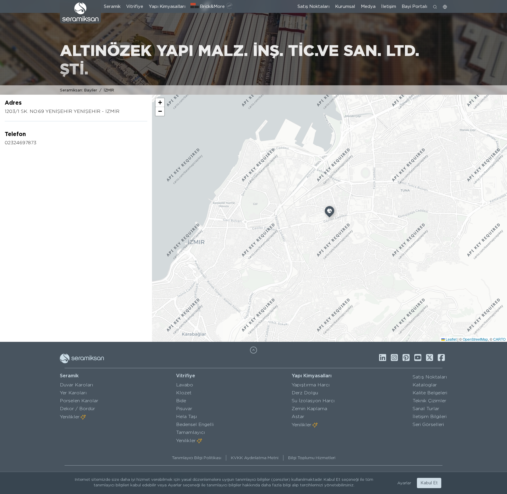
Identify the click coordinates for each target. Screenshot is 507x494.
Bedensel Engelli (195, 424)
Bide (181, 400)
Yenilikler (70, 417)
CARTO (499, 339)
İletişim (388, 6)
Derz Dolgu (305, 392)
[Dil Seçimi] (445, 6)
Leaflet (451, 339)
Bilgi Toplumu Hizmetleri (311, 457)
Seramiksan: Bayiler (78, 90)
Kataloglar (425, 385)
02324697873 (20, 142)
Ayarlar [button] (404, 483)
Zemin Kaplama (309, 408)
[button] (329, 212)
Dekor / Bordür (77, 408)
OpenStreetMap (475, 339)
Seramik (112, 6)
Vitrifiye (134, 6)
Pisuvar (184, 408)
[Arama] (435, 6)
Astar (298, 416)
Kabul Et (429, 483)
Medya (368, 6)
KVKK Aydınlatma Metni (254, 457)
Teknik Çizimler (429, 400)
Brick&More (212, 6)
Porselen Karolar (79, 400)
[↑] (253, 350)
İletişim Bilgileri (430, 416)
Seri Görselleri (428, 424)
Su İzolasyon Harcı (313, 400)
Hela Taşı (186, 416)
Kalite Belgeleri (430, 392)
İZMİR (109, 90)
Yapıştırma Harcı (311, 385)
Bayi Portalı (414, 6)
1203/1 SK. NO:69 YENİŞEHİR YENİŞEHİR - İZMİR (62, 111)
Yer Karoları (73, 392)
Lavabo (184, 385)
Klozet (184, 392)
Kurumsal (345, 6)
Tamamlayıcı (190, 432)
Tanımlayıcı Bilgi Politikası (196, 457)
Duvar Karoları (76, 385)
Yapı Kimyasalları (167, 6)
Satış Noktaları (313, 6)
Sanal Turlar (426, 408)
